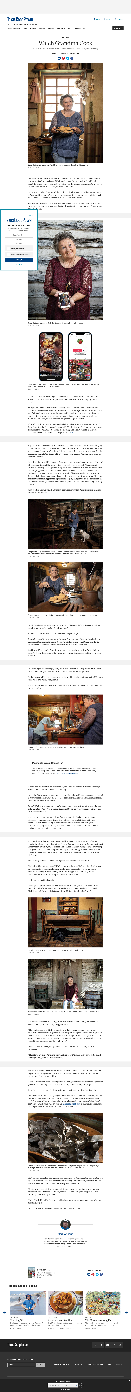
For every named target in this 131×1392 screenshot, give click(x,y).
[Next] (126, 1312)
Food (25, 28)
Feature (65, 37)
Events (51, 28)
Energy (42, 28)
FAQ (109, 1365)
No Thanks (19, 264)
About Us (79, 1365)
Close (31, 215)
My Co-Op (117, 28)
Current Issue (81, 28)
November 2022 (73, 53)
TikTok (70, 432)
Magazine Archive (95, 1365)
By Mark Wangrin (59, 53)
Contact (120, 1365)
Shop (70, 28)
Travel (33, 28)
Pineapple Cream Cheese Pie (67, 773)
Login (108, 19)
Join (98, 19)
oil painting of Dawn (71, 1103)
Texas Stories (13, 28)
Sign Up (19, 260)
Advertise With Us (62, 1365)
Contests (61, 28)
